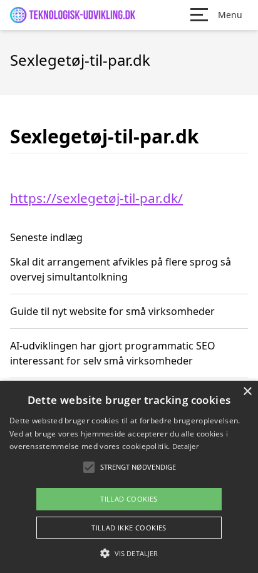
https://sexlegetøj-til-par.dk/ (96, 198)
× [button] (247, 391)
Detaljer (185, 446)
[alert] (129, 477)
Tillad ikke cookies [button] (129, 527)
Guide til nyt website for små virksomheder (112, 311)
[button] (129, 553)
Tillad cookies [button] (129, 498)
